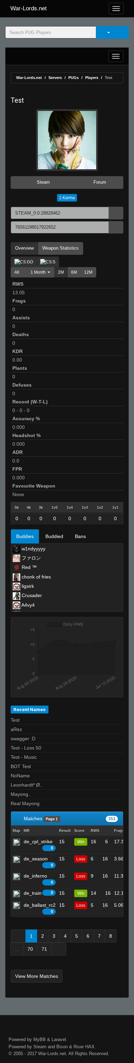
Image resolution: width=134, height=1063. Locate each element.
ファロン (30, 558)
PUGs (73, 78)
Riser (79, 1046)
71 (44, 949)
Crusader (31, 595)
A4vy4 (27, 605)
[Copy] (116, 213)
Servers (55, 78)
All (16, 272)
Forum (99, 182)
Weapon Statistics (60, 248)
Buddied (54, 536)
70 (30, 949)
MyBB (39, 1039)
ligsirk (27, 586)
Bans (80, 536)
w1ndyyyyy (32, 548)
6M (74, 272)
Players (91, 78)
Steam (42, 182)
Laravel (59, 1039)
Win (81, 841)
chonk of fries (35, 577)
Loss (80, 859)
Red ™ (28, 567)
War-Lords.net (28, 8)
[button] (38, 272)
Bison (62, 1046)
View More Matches (36, 976)
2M (61, 272)
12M (88, 272)
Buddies (25, 536)
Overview (24, 248)
